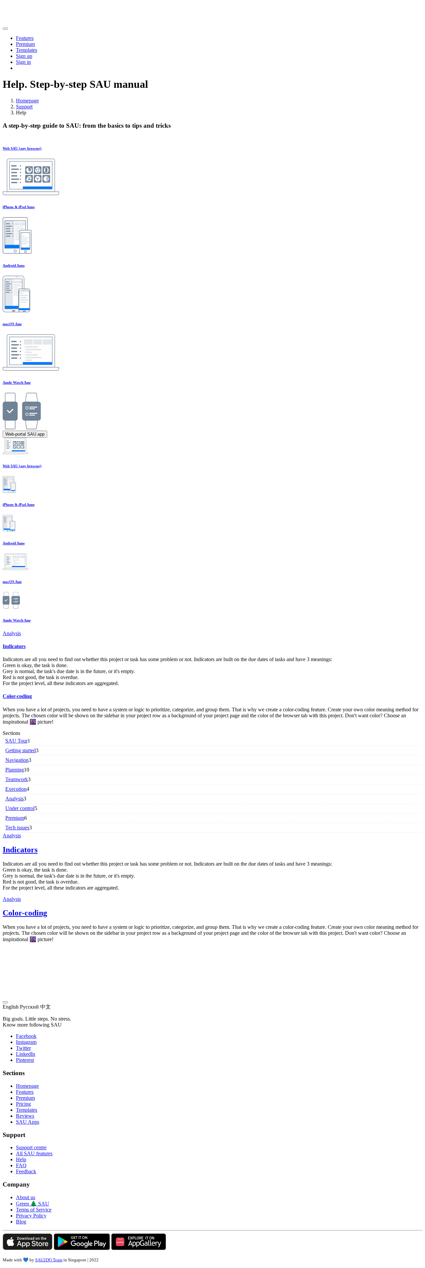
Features (25, 38)
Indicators (14, 646)
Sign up (24, 56)
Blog (21, 1221)
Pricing (23, 1104)
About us (25, 1197)
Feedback (26, 1171)
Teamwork (16, 779)
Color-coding (17, 696)
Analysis (12, 633)
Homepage (27, 100)
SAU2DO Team (48, 1259)
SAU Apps (27, 1122)
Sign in (23, 62)
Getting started (20, 750)
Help (21, 1159)
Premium (25, 44)
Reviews (25, 1116)
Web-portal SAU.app (24, 434)
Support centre (31, 1147)
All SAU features (34, 1153)
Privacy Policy (31, 1215)
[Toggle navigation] (5, 29)
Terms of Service (33, 1209)
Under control (20, 808)
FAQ (21, 1165)
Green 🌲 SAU (32, 1203)
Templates (26, 50)
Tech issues (17, 827)
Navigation (17, 760)
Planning (14, 770)
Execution (16, 789)
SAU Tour (16, 741)
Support (24, 106)
